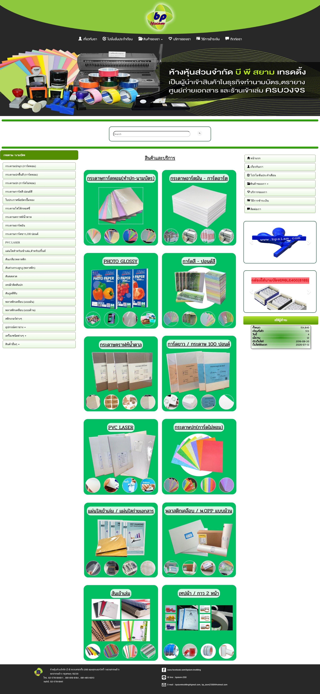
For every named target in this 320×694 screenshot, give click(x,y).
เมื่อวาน (256, 338)
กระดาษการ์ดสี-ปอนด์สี (18, 191)
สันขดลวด (11, 276)
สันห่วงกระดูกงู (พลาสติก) (20, 267)
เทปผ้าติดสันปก (14, 284)
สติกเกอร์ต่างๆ (13, 318)
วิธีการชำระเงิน (210, 39)
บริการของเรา (181, 39)
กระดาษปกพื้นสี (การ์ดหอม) (21, 174)
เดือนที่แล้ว (258, 331)
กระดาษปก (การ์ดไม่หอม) (20, 183)
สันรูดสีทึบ (11, 293)
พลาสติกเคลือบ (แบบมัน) (19, 301)
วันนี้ (254, 334)
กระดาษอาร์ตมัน (15, 225)
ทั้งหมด (256, 327)
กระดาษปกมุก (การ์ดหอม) (20, 166)
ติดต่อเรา (235, 39)
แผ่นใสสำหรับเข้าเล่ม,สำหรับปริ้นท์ (25, 251)
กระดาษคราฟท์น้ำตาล (18, 217)
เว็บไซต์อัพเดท (259, 345)
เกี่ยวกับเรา (89, 39)
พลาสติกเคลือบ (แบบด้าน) (20, 310)
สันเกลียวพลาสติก (15, 259)
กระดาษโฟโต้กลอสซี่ (17, 208)
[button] (251, 242)
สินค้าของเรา (151, 39)
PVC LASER (12, 242)
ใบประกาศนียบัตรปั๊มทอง (19, 200)
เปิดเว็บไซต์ (258, 341)
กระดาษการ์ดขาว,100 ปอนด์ (21, 234)
